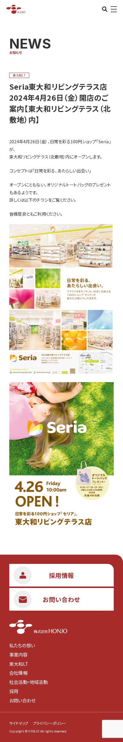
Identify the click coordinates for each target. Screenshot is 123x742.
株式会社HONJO (16, 9)
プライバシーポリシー (49, 723)
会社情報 (18, 672)
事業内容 (18, 654)
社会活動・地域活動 (28, 682)
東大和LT (18, 663)
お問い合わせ (22, 700)
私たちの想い (22, 645)
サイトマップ (18, 723)
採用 (13, 691)
